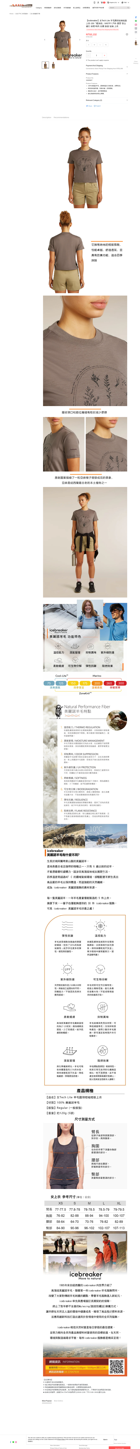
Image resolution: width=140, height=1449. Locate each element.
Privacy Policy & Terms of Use (58, 1448)
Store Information (55, 1445)
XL (106, 45)
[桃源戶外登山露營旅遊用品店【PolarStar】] (21, 5)
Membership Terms (84, 1448)
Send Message (83, 1445)
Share (90, 106)
